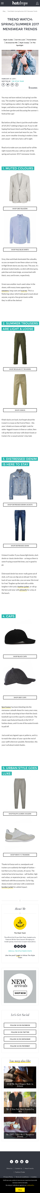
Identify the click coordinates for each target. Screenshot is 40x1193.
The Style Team (18, 81)
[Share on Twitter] (7, 84)
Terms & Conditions (22, 1177)
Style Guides (8, 40)
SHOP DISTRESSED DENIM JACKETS (20, 505)
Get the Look (20, 40)
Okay (20, 1190)
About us (9, 1168)
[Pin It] (12, 84)
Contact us (18, 1168)
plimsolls (23, 590)
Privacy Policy (8, 1177)
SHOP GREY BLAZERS (20, 208)
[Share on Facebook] (3, 84)
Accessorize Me (12, 43)
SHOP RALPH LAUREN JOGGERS (20, 814)
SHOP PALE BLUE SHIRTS (20, 250)
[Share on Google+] (16, 84)
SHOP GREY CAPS (20, 697)
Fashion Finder (20, 1172)
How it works (29, 1168)
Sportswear (6, 707)
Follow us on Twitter (20, 1032)
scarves (24, 290)
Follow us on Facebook (20, 1025)
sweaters (5, 290)
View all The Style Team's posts (20, 951)
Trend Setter (31, 40)
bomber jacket (7, 887)
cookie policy (30, 1185)
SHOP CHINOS (20, 410)
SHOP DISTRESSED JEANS (20, 546)
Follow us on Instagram (20, 1039)
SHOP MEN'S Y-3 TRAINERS (20, 855)
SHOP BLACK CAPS (20, 656)
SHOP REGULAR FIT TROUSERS (20, 369)
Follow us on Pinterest (20, 1046)
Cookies (34, 1177)
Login (18, 955)
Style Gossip (24, 43)
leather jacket (23, 586)
